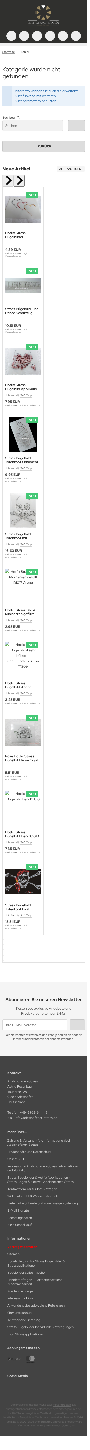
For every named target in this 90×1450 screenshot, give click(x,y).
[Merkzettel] (50, 36)
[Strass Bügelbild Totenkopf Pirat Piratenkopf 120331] (23, 881)
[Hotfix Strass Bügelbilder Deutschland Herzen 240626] (23, 209)
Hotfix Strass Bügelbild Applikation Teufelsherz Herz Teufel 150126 (22, 387)
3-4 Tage (26, 395)
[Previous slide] (8, 181)
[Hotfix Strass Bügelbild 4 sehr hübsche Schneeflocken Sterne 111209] (23, 659)
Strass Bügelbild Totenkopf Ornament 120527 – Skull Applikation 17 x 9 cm (21, 460)
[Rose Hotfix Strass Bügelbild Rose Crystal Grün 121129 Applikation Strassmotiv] (23, 732)
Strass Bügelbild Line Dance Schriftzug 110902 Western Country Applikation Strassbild (22, 311)
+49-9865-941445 (33, 1112)
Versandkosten (13, 256)
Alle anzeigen (70, 169)
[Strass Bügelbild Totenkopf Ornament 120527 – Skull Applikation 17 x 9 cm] (23, 434)
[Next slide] (19, 181)
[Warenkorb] (63, 36)
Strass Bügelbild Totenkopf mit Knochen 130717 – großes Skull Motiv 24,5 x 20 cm (19, 536)
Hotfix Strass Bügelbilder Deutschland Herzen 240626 (21, 235)
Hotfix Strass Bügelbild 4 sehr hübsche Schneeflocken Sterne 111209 (22, 685)
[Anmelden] (37, 36)
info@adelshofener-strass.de (36, 1118)
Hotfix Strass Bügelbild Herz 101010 (22, 834)
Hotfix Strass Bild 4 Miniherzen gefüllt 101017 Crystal (20, 612)
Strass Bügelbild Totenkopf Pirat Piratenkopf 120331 (20, 907)
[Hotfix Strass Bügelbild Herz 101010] (23, 808)
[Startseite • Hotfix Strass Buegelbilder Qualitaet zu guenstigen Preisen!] (43, 26)
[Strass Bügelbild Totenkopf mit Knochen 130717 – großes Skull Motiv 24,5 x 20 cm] (23, 510)
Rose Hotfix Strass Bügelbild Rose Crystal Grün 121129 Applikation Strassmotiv (23, 758)
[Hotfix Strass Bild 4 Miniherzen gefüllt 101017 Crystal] (23, 586)
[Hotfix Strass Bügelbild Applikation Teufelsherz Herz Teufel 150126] (23, 361)
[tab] (3, 939)
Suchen (76, 125)
